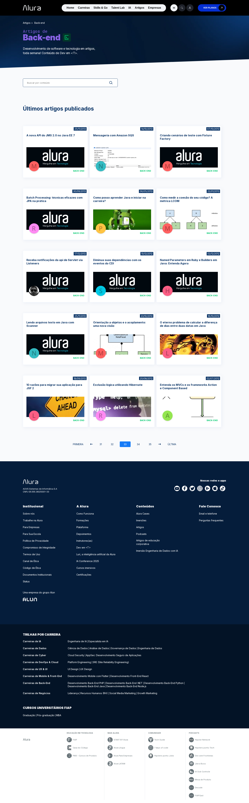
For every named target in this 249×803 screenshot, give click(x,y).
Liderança (73, 693)
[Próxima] (159, 444)
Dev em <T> (83, 547)
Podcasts (141, 534)
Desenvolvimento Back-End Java (86, 686)
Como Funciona (85, 513)
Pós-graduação (45, 715)
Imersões (141, 520)
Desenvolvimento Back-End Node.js (126, 686)
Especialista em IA (98, 641)
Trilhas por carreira (42, 634)
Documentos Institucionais (37, 574)
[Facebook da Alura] (184, 488)
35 (150, 444)
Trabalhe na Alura (33, 520)
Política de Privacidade (36, 540)
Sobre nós (29, 513)
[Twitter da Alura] (192, 488)
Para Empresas (31, 527)
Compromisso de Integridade (39, 547)
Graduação (29, 715)
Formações (82, 520)
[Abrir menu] (174, 7)
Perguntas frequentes (211, 520)
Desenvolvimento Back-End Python (163, 683)
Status (26, 581)
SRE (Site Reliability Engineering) (111, 662)
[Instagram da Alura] (200, 488)
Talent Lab (118, 7)
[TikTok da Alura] (222, 488)
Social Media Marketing (122, 693)
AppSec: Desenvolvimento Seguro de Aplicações (113, 655)
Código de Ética (32, 567)
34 (138, 444)
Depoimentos (83, 534)
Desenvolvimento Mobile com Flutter (88, 676)
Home (70, 7)
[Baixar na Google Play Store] (207, 488)
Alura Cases (142, 513)
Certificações (83, 574)
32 (112, 444)
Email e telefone (208, 513)
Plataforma (82, 527)
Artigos (139, 7)
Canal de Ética (31, 561)
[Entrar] (189, 7)
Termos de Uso (31, 554)
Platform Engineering (79, 662)
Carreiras (84, 7)
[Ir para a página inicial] (32, 8)
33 (125, 444)
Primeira (78, 444)
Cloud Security (76, 655)
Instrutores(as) (84, 540)
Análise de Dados (99, 648)
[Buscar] (181, 7)
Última (172, 444)
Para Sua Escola (32, 534)
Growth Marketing (147, 693)
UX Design (86, 669)
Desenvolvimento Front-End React (129, 676)
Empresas (154, 7)
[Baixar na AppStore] (215, 488)
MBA (58, 715)
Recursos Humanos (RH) (94, 693)
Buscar (108, 82)
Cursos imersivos (85, 567)
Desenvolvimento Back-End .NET (124, 683)
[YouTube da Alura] (177, 488)
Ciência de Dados (78, 648)
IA (129, 7)
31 (101, 444)
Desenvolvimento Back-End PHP (86, 683)
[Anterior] (91, 444)
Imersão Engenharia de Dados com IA (157, 550)
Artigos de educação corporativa (148, 542)
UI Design (73, 669)
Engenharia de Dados (150, 648)
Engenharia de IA (77, 641)
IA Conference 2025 (87, 561)
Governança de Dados (123, 648)
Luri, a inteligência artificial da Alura (95, 554)
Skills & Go (101, 7)
